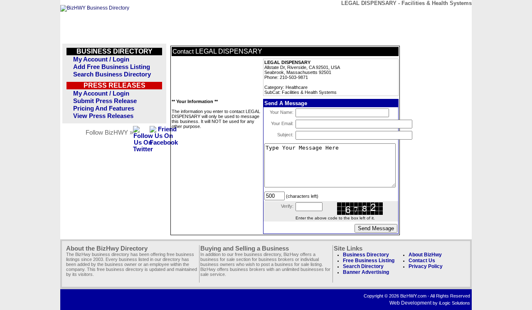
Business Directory (366, 255)
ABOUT (412, 15)
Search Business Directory (112, 74)
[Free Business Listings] (94, 8)
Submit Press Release (105, 101)
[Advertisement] (213, 77)
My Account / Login (101, 59)
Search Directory (363, 266)
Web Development (410, 303)
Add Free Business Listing (111, 67)
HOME (450, 15)
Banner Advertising (366, 272)
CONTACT (374, 15)
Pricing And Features (103, 108)
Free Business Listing (368, 260)
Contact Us (422, 260)
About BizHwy (425, 255)
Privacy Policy (426, 266)
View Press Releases (103, 116)
